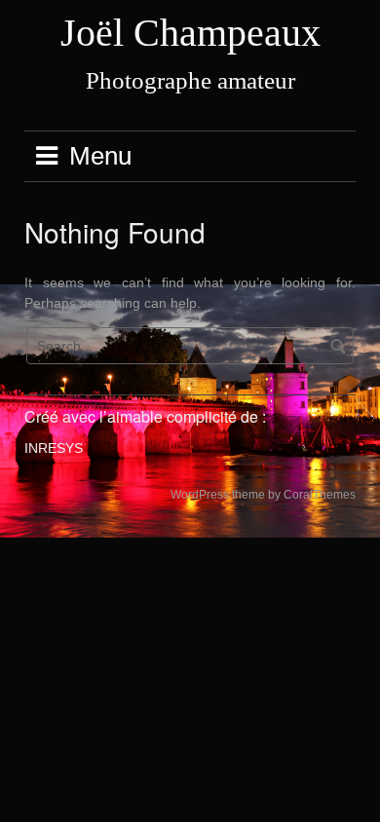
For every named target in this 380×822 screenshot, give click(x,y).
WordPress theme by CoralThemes (263, 495)
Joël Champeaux (190, 33)
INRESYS (53, 448)
